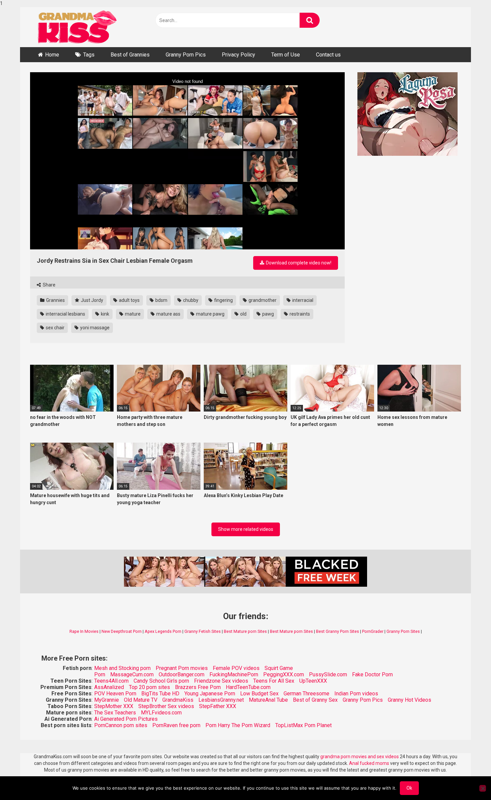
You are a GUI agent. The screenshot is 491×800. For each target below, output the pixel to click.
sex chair (54, 327)
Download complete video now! (298, 262)
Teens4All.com (111, 681)
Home (52, 54)
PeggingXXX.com (283, 674)
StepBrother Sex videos (166, 706)
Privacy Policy (238, 54)
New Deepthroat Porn (122, 631)
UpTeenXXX (313, 681)
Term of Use (285, 54)
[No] (482, 788)
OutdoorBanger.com (181, 674)
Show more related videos (245, 529)
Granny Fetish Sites (202, 631)
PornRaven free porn (176, 725)
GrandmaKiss (177, 700)
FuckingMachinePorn (233, 674)
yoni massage (94, 327)
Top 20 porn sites (149, 687)
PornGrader (372, 631)
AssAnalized (109, 687)
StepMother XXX (113, 706)
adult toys (129, 300)
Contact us (328, 54)
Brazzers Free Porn (198, 687)
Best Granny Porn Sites (337, 631)
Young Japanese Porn (209, 693)
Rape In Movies (84, 631)
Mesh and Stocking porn (122, 668)
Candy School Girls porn (161, 681)
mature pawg (209, 314)
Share (48, 285)
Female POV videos (236, 668)
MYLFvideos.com (161, 712)
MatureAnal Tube (268, 700)
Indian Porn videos (356, 693)
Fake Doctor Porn (372, 674)
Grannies (55, 300)
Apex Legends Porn (163, 631)
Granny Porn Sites (403, 631)
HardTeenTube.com (248, 687)
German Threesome (306, 693)
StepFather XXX (217, 706)
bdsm (160, 300)
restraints (299, 314)
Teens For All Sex (273, 681)
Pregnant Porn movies (182, 668)
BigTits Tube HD (160, 693)
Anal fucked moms (369, 763)
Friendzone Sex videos (221, 681)
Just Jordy (91, 300)
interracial (302, 300)
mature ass (167, 314)
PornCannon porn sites (120, 725)
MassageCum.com (132, 674)
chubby (190, 300)
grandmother (262, 300)
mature (132, 314)
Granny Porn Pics (186, 54)
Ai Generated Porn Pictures (126, 719)
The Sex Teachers (115, 712)
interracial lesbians (65, 314)
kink (104, 314)
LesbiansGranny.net (221, 700)
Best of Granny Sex (315, 700)
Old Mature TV (140, 700)
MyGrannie (106, 700)
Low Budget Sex (259, 693)
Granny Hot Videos (409, 700)
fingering (223, 300)
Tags (89, 54)
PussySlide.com (328, 674)
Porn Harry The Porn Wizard (237, 725)
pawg (267, 314)
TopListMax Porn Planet (303, 725)
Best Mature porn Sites (245, 631)
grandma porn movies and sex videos (359, 756)
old (243, 314)
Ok (409, 788)
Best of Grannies (130, 54)
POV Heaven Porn (115, 693)
